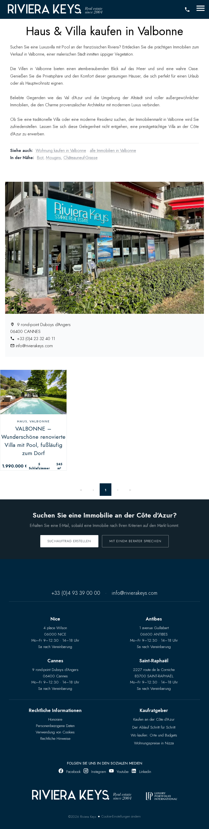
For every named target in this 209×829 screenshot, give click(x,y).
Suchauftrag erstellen (69, 541)
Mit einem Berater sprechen (135, 541)
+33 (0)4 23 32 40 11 (35, 338)
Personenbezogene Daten (55, 726)
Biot (40, 157)
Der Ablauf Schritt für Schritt (153, 727)
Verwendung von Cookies (55, 732)
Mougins (53, 157)
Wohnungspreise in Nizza (154, 743)
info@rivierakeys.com (34, 346)
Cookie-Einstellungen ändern (121, 816)
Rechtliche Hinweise (55, 738)
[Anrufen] (187, 10)
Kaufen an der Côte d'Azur (154, 719)
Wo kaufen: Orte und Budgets (154, 735)
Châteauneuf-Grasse (80, 157)
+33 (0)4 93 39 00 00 (75, 593)
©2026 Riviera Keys (82, 816)
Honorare (55, 719)
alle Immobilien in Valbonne (113, 150)
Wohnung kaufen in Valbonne (61, 150)
